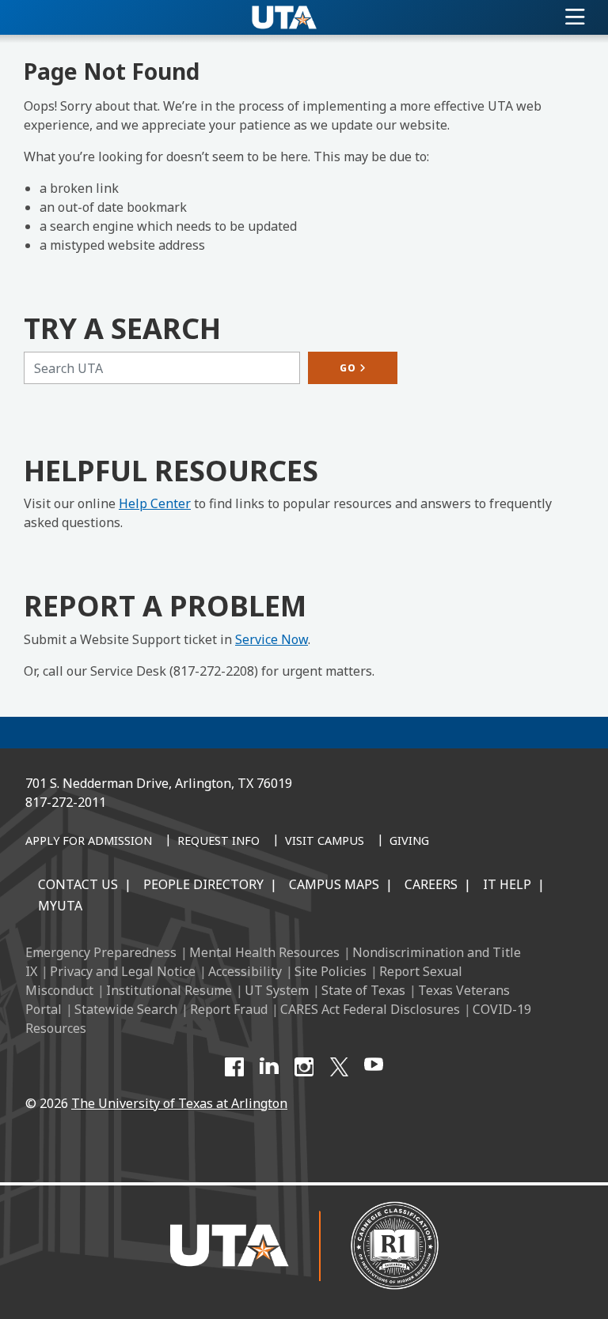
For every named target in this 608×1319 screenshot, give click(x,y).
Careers (431, 884)
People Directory (203, 884)
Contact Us (78, 884)
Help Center (155, 503)
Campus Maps (334, 884)
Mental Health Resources (264, 952)
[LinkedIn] (269, 1066)
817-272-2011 (65, 802)
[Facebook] (234, 1066)
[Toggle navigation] (575, 17)
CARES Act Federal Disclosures (370, 1009)
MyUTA (60, 905)
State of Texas (363, 990)
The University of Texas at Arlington (179, 1103)
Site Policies (330, 971)
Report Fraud (229, 1009)
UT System (277, 990)
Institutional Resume (169, 990)
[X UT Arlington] (338, 1066)
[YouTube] (373, 1066)
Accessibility (245, 971)
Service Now (271, 639)
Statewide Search (125, 1009)
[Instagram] (304, 1066)
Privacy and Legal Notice (123, 971)
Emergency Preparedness (101, 952)
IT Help (507, 884)
